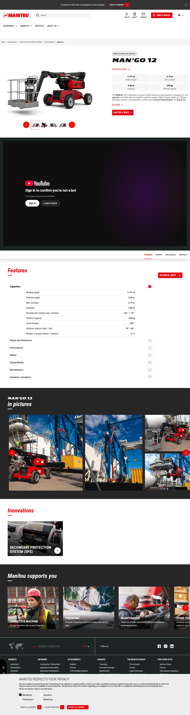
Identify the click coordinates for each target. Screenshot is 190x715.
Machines (42, 659)
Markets (12, 659)
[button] (185, 608)
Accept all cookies (76, 707)
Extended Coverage (106, 667)
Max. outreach (170, 80)
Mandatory (27, 695)
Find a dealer (163, 15)
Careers (163, 667)
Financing (103, 664)
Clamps (73, 667)
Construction (15, 667)
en (84, 646)
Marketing (47, 699)
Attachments (74, 659)
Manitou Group (165, 664)
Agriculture (14, 664)
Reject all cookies (28, 707)
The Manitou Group (136, 659)
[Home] (16, 15)
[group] (33, 608)
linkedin (170, 646)
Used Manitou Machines (169, 671)
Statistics (47, 695)
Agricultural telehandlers (49, 667)
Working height (131, 80)
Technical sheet (119, 69)
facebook (158, 646)
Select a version (117, 5)
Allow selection (52, 707)
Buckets (73, 664)
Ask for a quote (121, 112)
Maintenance (104, 671)
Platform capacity (169, 89)
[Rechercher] (37, 15)
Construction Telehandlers (50, 664)
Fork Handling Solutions (79, 671)
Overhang (131, 89)
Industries (14, 671)
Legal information (136, 671)
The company (134, 664)
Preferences (28, 699)
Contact (132, 667)
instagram (164, 646)
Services (101, 659)
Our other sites (165, 659)
